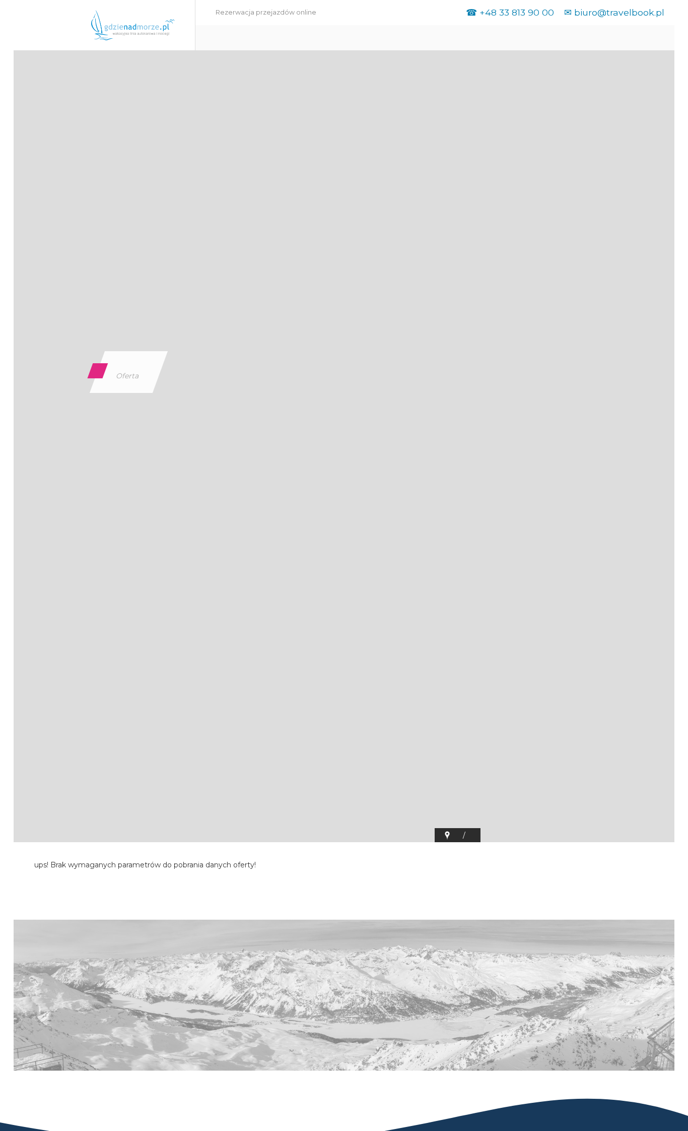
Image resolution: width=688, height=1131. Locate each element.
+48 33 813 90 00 (516, 12)
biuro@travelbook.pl (619, 12)
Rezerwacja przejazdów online (266, 12)
